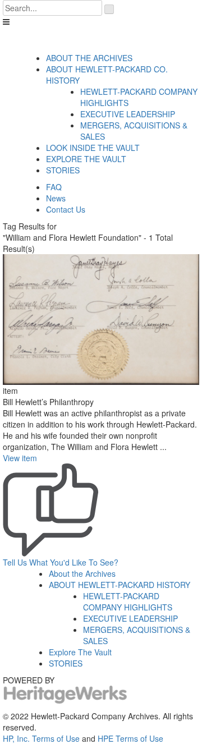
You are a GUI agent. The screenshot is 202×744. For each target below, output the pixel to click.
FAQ (54, 186)
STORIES (63, 170)
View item (20, 457)
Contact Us (65, 209)
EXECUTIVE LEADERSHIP (127, 114)
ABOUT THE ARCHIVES (89, 57)
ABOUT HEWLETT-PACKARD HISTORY (119, 584)
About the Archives (82, 573)
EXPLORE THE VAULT (86, 158)
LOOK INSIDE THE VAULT (93, 147)
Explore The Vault (80, 652)
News (56, 198)
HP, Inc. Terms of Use (41, 738)
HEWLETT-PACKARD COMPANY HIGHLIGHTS (127, 601)
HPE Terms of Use (130, 738)
